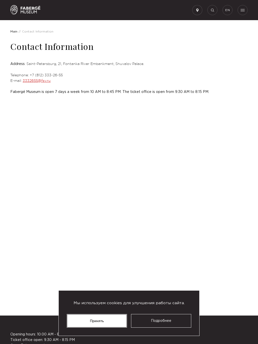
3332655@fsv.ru (37, 81)
